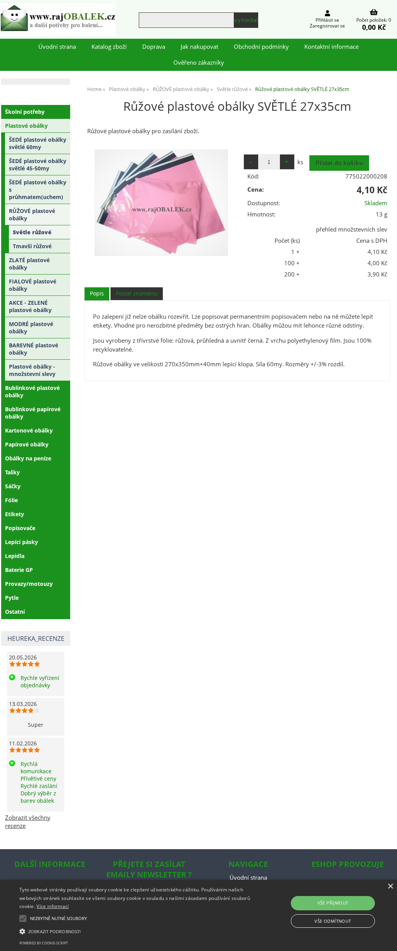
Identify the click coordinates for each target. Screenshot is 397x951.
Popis (97, 293)
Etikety (14, 514)
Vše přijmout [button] (333, 903)
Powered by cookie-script (43, 943)
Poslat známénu (136, 293)
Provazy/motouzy (29, 583)
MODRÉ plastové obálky (31, 327)
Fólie (11, 500)
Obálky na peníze (28, 458)
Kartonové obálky (29, 430)
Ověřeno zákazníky (198, 62)
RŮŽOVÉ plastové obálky (32, 214)
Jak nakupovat (199, 47)
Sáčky (13, 486)
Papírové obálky (26, 444)
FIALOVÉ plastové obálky (32, 285)
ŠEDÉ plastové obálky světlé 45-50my (37, 164)
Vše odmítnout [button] (332, 921)
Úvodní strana (57, 47)
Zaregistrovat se (327, 25)
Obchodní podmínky (261, 47)
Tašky (12, 472)
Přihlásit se (327, 20)
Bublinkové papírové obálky (32, 412)
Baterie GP (19, 569)
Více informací (52, 906)
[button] (135, 930)
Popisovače (20, 528)
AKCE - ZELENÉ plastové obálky (30, 306)
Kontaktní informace (331, 47)
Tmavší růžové (32, 246)
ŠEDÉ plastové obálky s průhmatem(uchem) (37, 190)
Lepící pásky (21, 542)
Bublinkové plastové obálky (32, 391)
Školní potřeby (25, 111)
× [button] (390, 886)
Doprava (153, 47)
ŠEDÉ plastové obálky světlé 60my (37, 143)
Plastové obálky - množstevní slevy (32, 370)
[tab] (97, 293)
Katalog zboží (109, 47)
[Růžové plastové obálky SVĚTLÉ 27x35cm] (161, 202)
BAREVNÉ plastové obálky (33, 349)
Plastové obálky (26, 125)
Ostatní (15, 611)
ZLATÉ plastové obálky (29, 263)
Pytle (12, 597)
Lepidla (14, 556)
